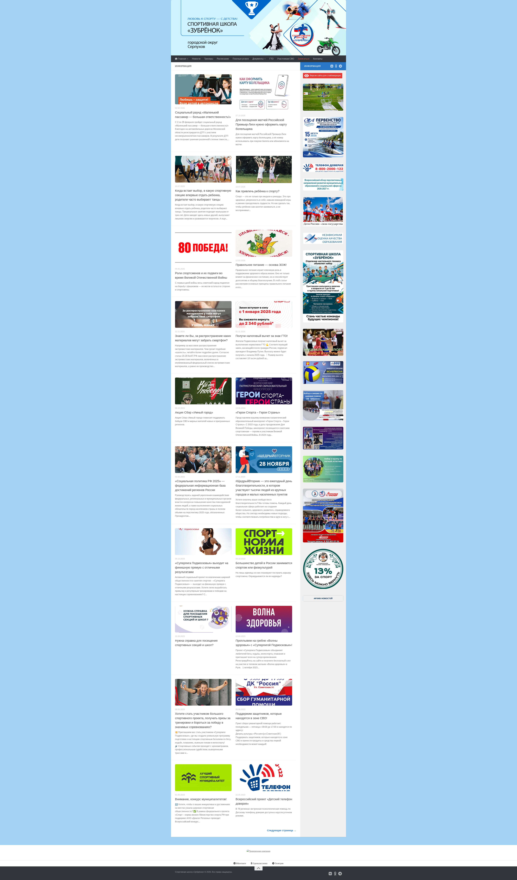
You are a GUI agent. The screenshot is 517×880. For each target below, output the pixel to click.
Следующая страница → (281, 830)
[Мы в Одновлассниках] (336, 66)
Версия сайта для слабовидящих (325, 75)
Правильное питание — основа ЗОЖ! (261, 265)
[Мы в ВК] (331, 66)
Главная (181, 59)
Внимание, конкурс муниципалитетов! (201, 799)
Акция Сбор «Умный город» (194, 412)
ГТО (271, 59)
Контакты (317, 59)
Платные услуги (241, 59)
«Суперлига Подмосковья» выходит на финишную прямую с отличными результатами (201, 567)
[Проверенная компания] (258, 851)
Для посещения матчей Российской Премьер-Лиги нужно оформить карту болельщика (261, 124)
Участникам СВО (285, 59)
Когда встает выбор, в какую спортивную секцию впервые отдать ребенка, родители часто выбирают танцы (203, 195)
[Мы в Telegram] (340, 66)
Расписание (223, 59)
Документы (258, 59)
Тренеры (208, 59)
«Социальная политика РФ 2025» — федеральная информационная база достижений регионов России (200, 485)
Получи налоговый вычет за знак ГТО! (262, 336)
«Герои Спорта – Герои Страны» (258, 412)
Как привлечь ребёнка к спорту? (257, 191)
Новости (196, 59)
